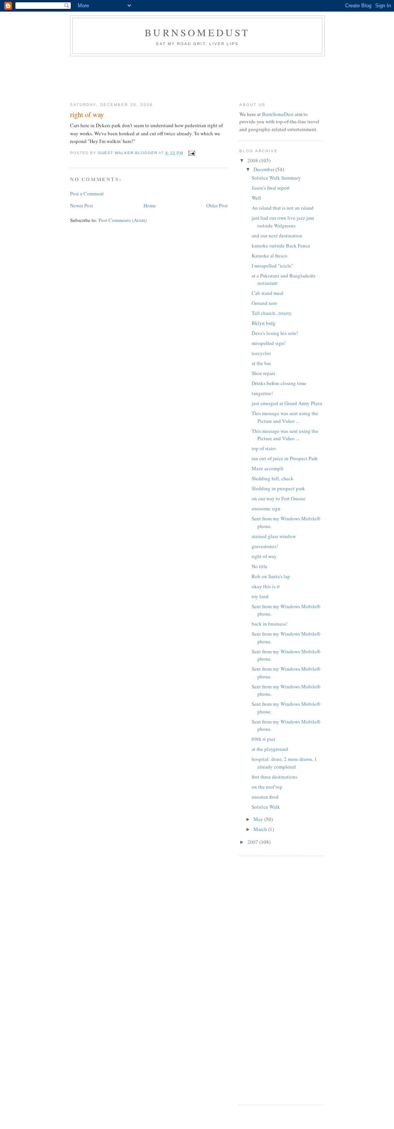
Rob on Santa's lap (271, 576)
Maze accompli (268, 468)
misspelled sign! (268, 343)
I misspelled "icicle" (272, 265)
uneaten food (265, 796)
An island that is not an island (283, 207)
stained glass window (274, 536)
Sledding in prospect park (278, 488)
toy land (260, 596)
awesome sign (266, 508)
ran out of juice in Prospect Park (285, 458)
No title (259, 566)
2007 (253, 841)
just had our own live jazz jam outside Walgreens (283, 221)
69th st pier (263, 738)
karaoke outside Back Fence (281, 245)
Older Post (217, 205)
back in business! (269, 623)
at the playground (270, 748)
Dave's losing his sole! (275, 333)
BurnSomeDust (197, 32)
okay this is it (266, 586)
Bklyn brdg (263, 323)
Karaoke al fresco (269, 255)
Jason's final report (271, 187)
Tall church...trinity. (272, 313)
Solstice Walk (266, 806)
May (259, 819)
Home (150, 205)
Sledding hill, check (273, 478)
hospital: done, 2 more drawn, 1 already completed (284, 762)
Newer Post (81, 205)
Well (256, 197)
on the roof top (267, 786)
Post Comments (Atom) (122, 220)
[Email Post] (191, 153)
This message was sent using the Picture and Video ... (285, 417)
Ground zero (264, 302)
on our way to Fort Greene (279, 498)
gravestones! (265, 546)
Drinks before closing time (279, 383)
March (261, 829)
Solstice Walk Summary (276, 177)
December (264, 169)
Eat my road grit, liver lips (197, 44)
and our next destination (277, 235)
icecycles (261, 353)
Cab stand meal (268, 292)
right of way (264, 556)
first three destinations (274, 776)
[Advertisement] (210, 77)
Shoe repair (263, 373)
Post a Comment (87, 193)
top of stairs (264, 448)
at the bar (261, 363)
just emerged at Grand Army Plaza (287, 403)
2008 (253, 160)
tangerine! (262, 393)
